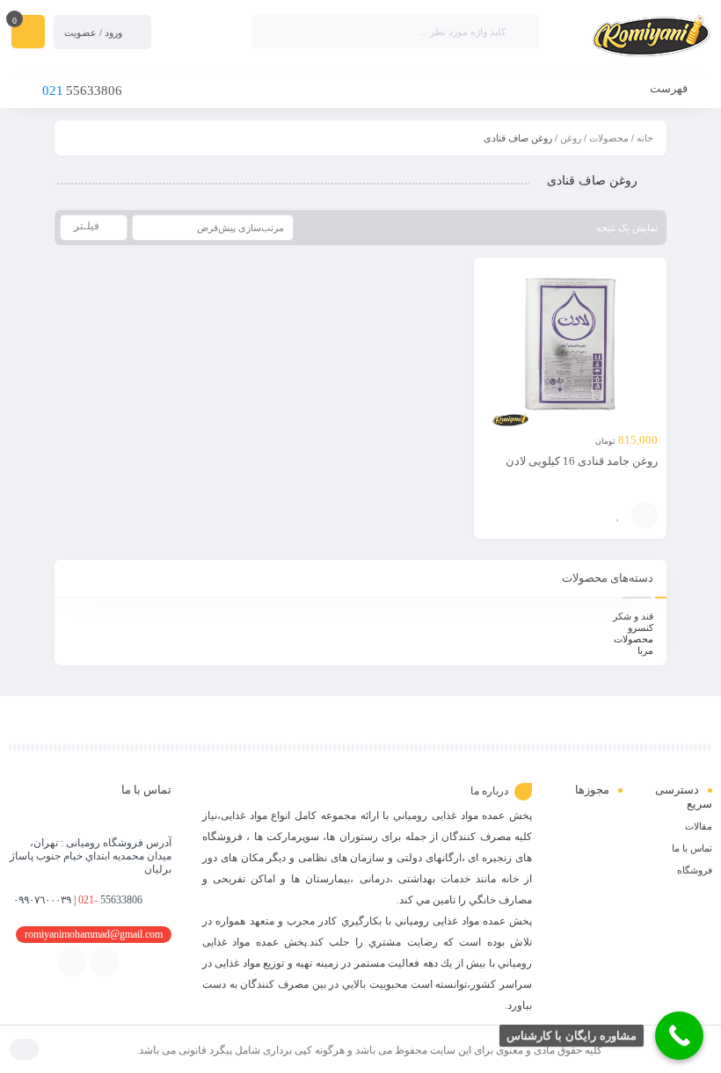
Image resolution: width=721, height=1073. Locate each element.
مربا (645, 650)
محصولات (609, 138)
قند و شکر (633, 616)
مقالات (698, 826)
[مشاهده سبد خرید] (28, 33)
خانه (645, 138)
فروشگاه (694, 870)
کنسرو (640, 627)
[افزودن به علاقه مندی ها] (618, 515)
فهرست (670, 88)
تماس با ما (692, 848)
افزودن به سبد (644, 515)
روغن (570, 138)
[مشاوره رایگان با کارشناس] (679, 1035)
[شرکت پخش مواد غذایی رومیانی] (634, 38)
